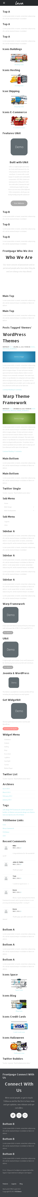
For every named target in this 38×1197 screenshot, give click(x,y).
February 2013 (7, 796)
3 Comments (18, 451)
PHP (11, 810)
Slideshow (7, 739)
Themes (32, 347)
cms (14, 815)
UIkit (5, 525)
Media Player (8, 768)
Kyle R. (11, 347)
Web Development (15, 410)
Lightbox (7, 757)
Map (5, 750)
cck (8, 812)
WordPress (13, 349)
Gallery (6, 747)
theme (22, 815)
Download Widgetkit (10, 729)
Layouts (6, 522)
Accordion (7, 754)
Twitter (6, 765)
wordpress (9, 815)
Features (5, 1184)
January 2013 (7, 800)
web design (6, 810)
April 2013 (6, 789)
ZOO (4, 836)
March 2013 (6, 792)
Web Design (6, 349)
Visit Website (19, 203)
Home (6, 503)
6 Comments (18, 390)
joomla (20, 812)
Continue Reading (8, 390)
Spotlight (7, 761)
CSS (17, 815)
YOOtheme (6, 832)
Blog (21, 1184)
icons (16, 812)
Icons (4, 825)
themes (12, 812)
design (25, 812)
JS (19, 815)
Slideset (6, 743)
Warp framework (8, 828)
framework (16, 810)
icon (28, 812)
